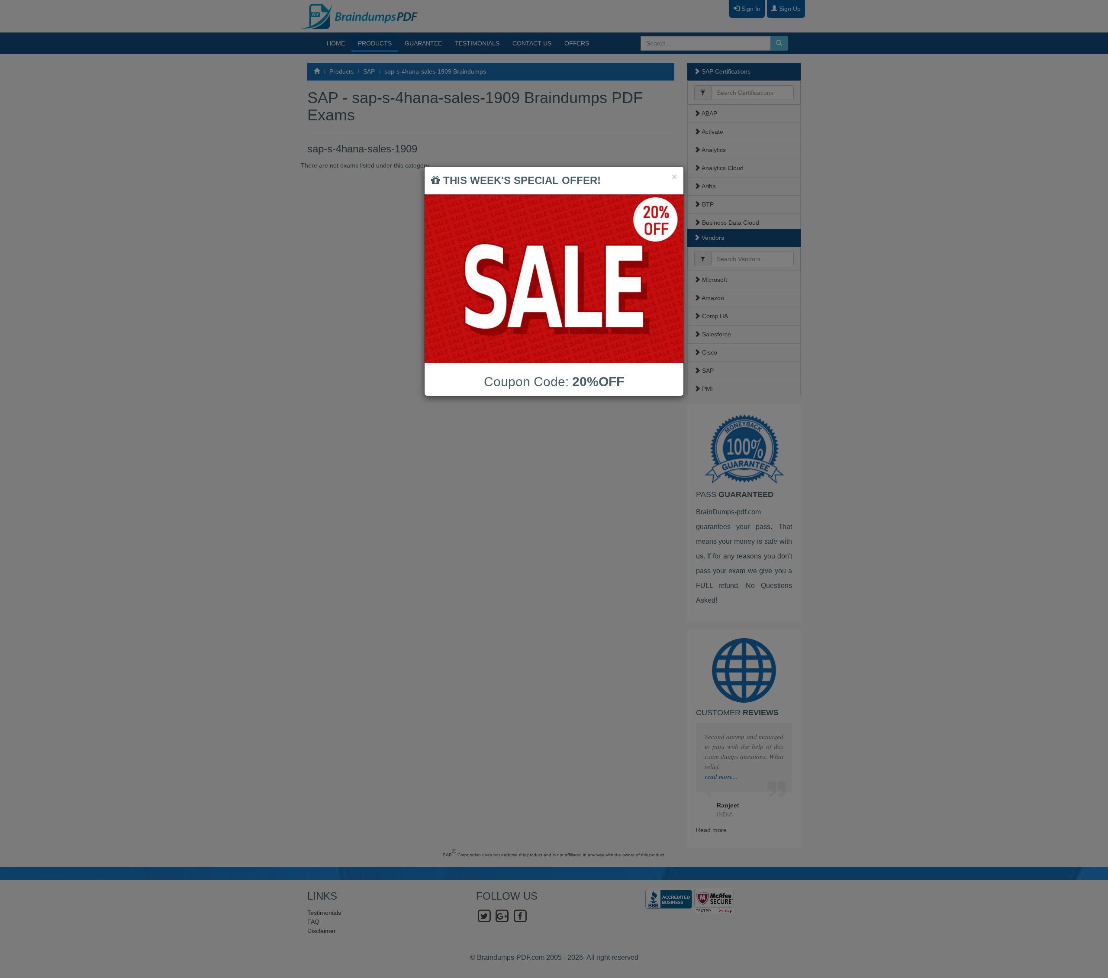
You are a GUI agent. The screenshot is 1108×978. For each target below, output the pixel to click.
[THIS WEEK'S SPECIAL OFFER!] (554, 278)
